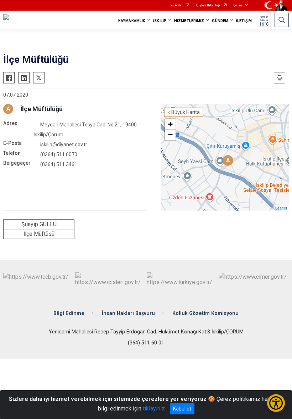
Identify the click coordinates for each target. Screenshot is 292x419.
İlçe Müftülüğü (41, 109)
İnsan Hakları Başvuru (128, 313)
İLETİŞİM (244, 20)
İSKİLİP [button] (159, 20)
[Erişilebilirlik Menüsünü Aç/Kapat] (276, 403)
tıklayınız (154, 408)
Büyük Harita (185, 112)
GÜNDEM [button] (220, 20)
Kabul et (182, 409)
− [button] (170, 134)
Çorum (238, 5)
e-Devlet (177, 5)
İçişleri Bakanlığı (208, 5)
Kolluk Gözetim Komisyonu (205, 313)
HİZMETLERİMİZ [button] (189, 20)
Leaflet (281, 208)
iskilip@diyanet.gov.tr (63, 144)
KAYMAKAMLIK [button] (131, 20)
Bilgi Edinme (68, 313)
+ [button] (170, 124)
